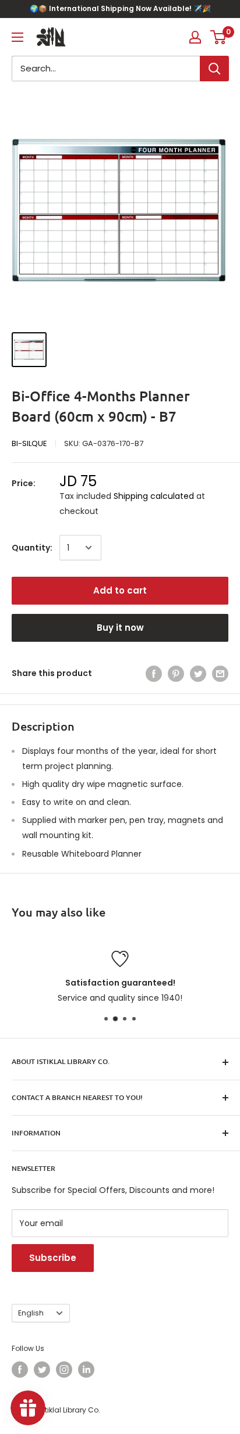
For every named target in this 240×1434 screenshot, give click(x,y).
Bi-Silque (29, 443)
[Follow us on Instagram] (64, 1369)
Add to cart (120, 590)
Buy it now (120, 627)
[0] (218, 37)
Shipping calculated (154, 496)
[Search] (214, 68)
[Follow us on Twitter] (42, 1369)
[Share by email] (220, 673)
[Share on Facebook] (154, 673)
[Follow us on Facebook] (20, 1369)
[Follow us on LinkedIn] (86, 1369)
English (31, 1313)
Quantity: (32, 548)
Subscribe (52, 1258)
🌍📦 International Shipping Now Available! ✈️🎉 (120, 8)
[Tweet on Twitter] (198, 673)
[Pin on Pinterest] (176, 673)
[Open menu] (17, 37)
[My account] (195, 37)
